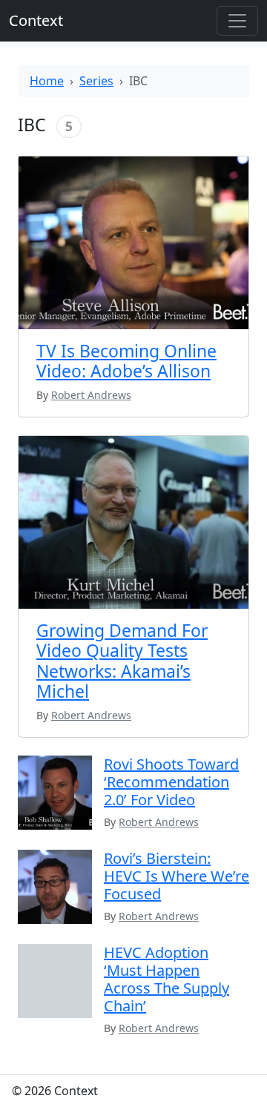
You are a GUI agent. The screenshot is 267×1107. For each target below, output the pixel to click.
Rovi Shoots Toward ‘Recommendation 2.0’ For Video (171, 782)
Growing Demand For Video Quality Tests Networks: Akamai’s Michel (122, 661)
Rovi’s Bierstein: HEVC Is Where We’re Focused (176, 876)
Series (96, 81)
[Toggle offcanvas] (237, 21)
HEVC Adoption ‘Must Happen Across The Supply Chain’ (166, 979)
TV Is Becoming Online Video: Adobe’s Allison (126, 361)
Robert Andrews (159, 822)
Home (47, 81)
